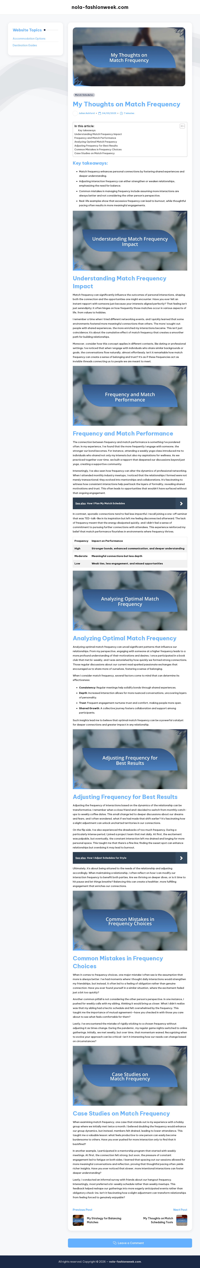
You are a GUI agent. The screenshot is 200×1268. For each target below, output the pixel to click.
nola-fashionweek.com (100, 7)
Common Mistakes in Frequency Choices (98, 149)
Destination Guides (25, 45)
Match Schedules (84, 95)
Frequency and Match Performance (95, 137)
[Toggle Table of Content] (181, 126)
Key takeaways (87, 130)
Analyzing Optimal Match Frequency (95, 141)
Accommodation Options (29, 38)
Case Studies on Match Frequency (94, 153)
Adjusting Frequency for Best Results (96, 145)
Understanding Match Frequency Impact (98, 134)
